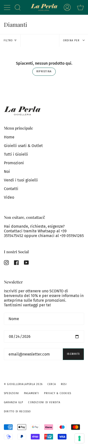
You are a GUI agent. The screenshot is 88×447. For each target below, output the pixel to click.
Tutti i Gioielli (16, 154)
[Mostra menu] (7, 7)
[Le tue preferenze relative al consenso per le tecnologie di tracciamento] (79, 438)
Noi (7, 171)
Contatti (11, 188)
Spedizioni (11, 393)
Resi (64, 384)
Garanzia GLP (13, 402)
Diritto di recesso (17, 411)
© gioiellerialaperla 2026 (23, 384)
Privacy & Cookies (57, 393)
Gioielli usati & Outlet (23, 145)
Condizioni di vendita (44, 402)
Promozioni (14, 163)
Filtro (8, 40)
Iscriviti (73, 354)
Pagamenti (31, 393)
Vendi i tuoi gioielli (21, 180)
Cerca (51, 384)
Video (9, 197)
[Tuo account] (67, 7)
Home (9, 137)
